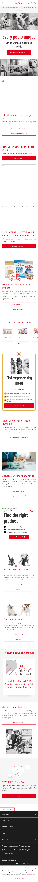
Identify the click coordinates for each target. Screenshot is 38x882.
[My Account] (35, 3)
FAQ (3, 833)
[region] (19, 873)
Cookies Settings (7, 809)
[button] (18, 343)
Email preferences (11, 846)
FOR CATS (5, 814)
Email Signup (25, 846)
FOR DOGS (5, 820)
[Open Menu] (2, 3)
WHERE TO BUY (7, 827)
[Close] (36, 868)
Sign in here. (6, 299)
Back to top (9, 853)
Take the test (17, 405)
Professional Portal (11, 850)
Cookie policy (30, 874)
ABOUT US (5, 839)
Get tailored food (17, 537)
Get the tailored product (17, 52)
